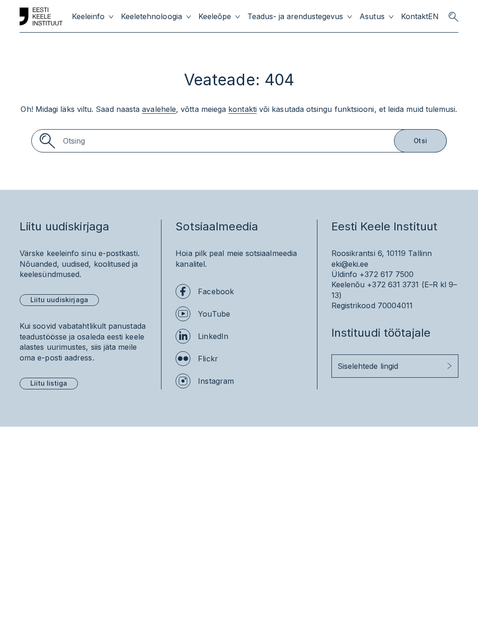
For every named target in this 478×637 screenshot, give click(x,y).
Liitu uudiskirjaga (59, 300)
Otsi (420, 141)
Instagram (216, 381)
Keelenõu (348, 284)
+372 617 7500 (386, 274)
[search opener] (453, 17)
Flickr (208, 358)
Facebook (216, 291)
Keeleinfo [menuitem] (88, 16)
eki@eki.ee (350, 264)
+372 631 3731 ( (395, 284)
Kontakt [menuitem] (414, 16)
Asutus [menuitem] (371, 16)
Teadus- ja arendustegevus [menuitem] (295, 16)
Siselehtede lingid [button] (367, 366)
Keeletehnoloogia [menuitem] (151, 16)
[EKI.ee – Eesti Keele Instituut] (41, 17)
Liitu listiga (48, 383)
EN (433, 16)
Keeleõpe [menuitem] (214, 16)
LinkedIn (213, 336)
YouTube (214, 313)
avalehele (159, 109)
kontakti (242, 109)
